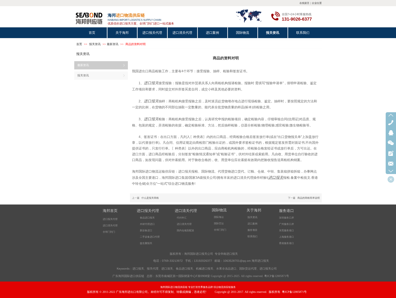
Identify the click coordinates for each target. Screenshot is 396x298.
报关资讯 (95, 44)
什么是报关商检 (150, 197)
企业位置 (317, 3)
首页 (79, 44)
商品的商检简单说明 (308, 197)
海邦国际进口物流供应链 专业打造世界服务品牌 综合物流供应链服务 (198, 287)
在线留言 (304, 3)
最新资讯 (112, 44)
